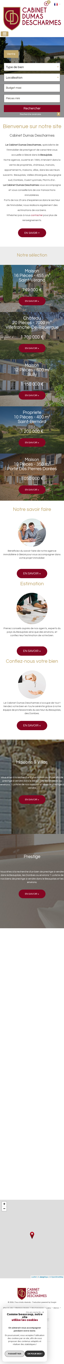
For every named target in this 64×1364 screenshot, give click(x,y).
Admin (56, 1308)
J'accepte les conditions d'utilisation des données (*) (30, 1093)
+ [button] (4, 1204)
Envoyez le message (46, 1118)
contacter (37, 215)
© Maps (43, 1276)
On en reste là (33, 1312)
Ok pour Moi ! (34, 1353)
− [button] (4, 1209)
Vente (11, 53)
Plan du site (8, 1308)
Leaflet (34, 1276)
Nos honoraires (38, 1308)
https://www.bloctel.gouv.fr (15, 1183)
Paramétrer (14, 1353)
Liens (48, 1308)
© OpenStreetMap (56, 1276)
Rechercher (32, 108)
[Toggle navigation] (4, 33)
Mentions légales (22, 1308)
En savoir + (32, 232)
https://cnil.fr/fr (9, 1167)
